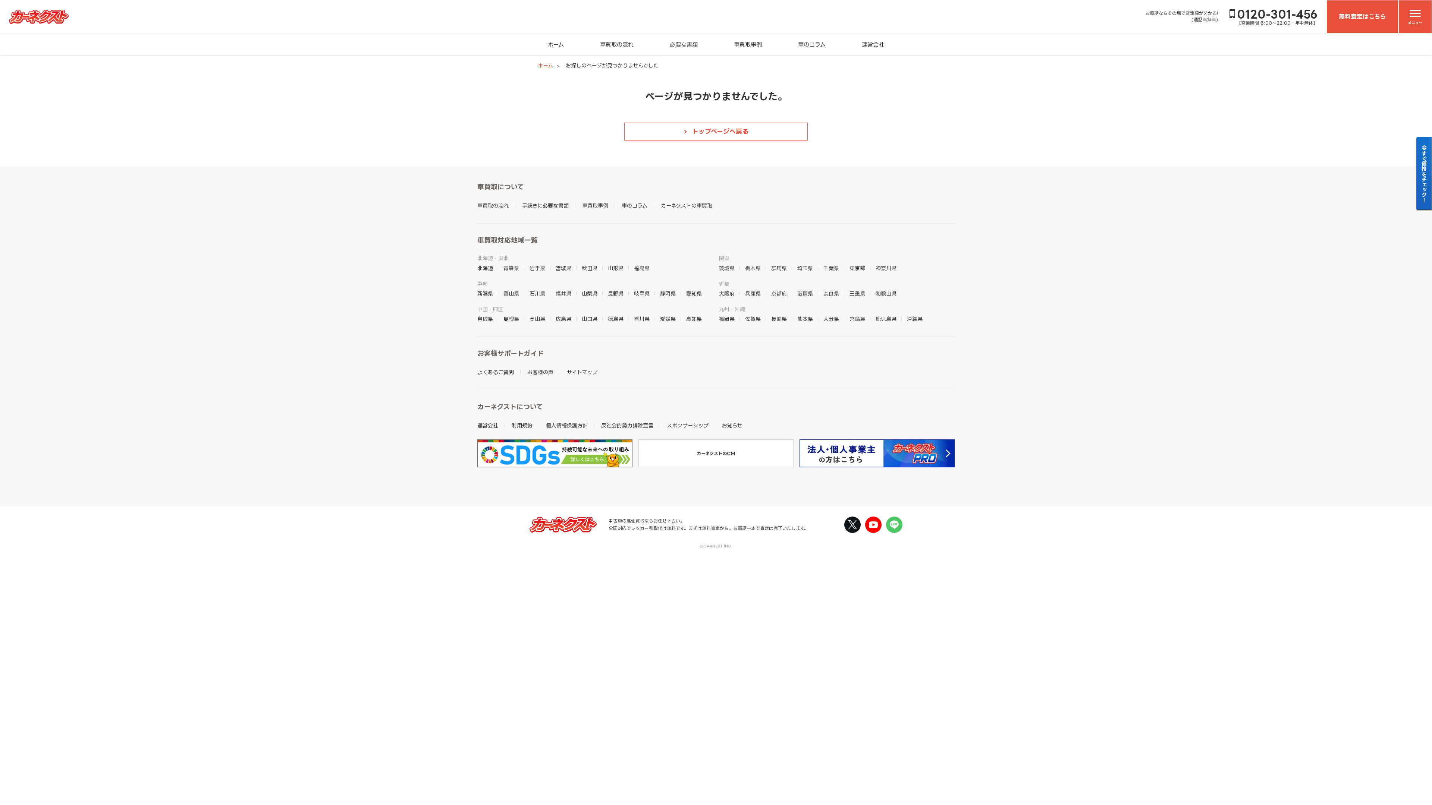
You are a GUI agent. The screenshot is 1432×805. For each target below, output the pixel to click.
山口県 (589, 319)
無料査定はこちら (1362, 16)
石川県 (537, 293)
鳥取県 (485, 319)
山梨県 (589, 293)
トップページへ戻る (720, 131)
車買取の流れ (617, 44)
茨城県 (727, 268)
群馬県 (779, 268)
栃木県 (753, 268)
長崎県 (779, 319)
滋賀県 (805, 293)
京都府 (779, 293)
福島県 (642, 268)
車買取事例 (748, 44)
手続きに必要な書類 (545, 205)
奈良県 (831, 293)
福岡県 (727, 319)
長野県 (616, 293)
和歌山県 (886, 293)
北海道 (485, 268)
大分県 (831, 319)
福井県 (563, 293)
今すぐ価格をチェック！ (1424, 173)
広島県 (563, 319)
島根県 (511, 319)
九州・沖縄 (732, 309)
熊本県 (805, 319)
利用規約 (522, 425)
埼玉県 (805, 268)
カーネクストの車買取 (686, 205)
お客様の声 (540, 372)
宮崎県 (857, 319)
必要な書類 (684, 44)
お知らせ (732, 425)
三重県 (857, 293)
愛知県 (694, 293)
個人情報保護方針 (567, 425)
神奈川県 (886, 268)
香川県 (642, 319)
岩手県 (537, 268)
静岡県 (668, 293)
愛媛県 (668, 319)
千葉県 (831, 268)
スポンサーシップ (688, 425)
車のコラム (812, 44)
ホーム (556, 44)
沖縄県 (915, 319)
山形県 (616, 268)
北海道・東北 (493, 258)
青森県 (511, 268)
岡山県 (537, 319)
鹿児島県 (886, 319)
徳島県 (616, 319)
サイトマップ (582, 372)
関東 (724, 258)
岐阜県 (642, 293)
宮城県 (563, 268)
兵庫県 (753, 293)
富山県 (511, 293)
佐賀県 (753, 319)
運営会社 (873, 44)
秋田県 (589, 268)
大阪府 (727, 293)
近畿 (724, 284)
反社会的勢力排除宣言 (627, 425)
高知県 (694, 319)
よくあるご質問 (495, 372)
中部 (482, 284)
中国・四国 (490, 309)
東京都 (857, 268)
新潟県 (485, 293)
